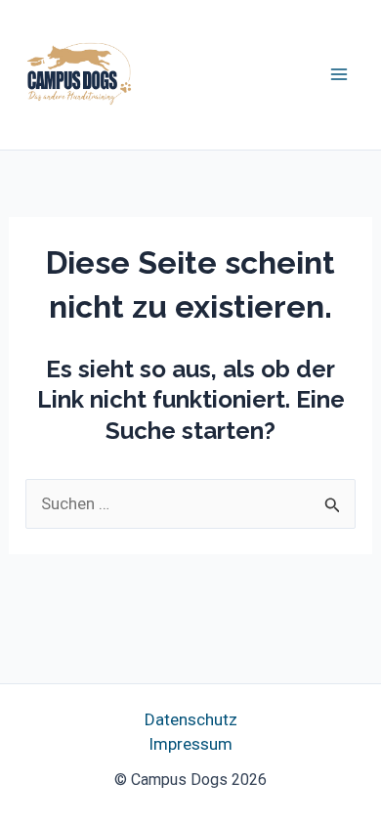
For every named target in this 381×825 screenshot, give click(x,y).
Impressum (190, 744)
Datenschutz (191, 719)
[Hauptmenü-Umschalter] (340, 75)
